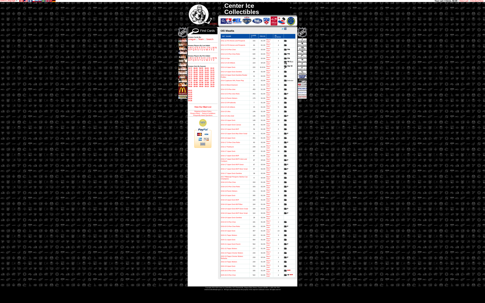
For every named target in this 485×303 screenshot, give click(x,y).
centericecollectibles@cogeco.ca (213, 289)
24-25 (190, 99)
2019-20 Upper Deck (228, 231)
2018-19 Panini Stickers (229, 191)
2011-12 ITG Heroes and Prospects (233, 41)
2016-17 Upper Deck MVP (230, 156)
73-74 (190, 74)
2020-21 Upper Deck (228, 240)
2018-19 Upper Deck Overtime (231, 218)
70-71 (190, 68)
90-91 (201, 68)
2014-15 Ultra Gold (227, 116)
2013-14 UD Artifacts (228, 63)
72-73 (190, 72)
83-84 (196, 74)
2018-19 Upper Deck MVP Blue (232, 204)
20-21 (190, 90)
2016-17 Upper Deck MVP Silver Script (234, 169)
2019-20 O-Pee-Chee (228, 222)
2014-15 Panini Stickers (229, 98)
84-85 (196, 76)
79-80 (190, 86)
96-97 (201, 80)
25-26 (190, 101)
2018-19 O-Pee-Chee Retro (230, 187)
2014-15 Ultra (225, 111)
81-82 (196, 70)
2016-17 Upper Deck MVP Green (232, 164)
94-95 (201, 76)
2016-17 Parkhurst (227, 147)
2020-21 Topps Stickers (229, 235)
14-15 (212, 76)
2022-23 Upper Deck (228, 266)
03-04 (207, 74)
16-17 (212, 80)
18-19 (212, 84)
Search (209, 39)
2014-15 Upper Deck (228, 120)
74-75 (190, 76)
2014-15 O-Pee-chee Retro (230, 94)
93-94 (201, 74)
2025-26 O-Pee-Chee (228, 271)
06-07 (207, 80)
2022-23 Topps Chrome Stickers (232, 253)
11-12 (212, 70)
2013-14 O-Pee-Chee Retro (230, 54)
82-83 (196, 72)
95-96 (201, 78)
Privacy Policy (195, 113)
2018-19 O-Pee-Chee (228, 182)
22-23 (190, 94)
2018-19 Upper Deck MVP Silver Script (234, 213)
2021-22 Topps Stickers (229, 248)
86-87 (196, 80)
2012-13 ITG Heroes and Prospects (233, 45)
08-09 (207, 84)
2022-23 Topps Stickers (229, 262)
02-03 (207, 72)
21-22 (190, 92)
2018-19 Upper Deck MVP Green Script (234, 209)
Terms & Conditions (208, 113)
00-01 (207, 68)
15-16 (212, 78)
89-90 (196, 86)
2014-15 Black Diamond (229, 85)
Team (201, 39)
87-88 (196, 82)
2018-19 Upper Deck (228, 195)
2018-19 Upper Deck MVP (230, 200)
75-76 (190, 78)
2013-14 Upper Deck (228, 67)
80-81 (196, 68)
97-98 (201, 82)
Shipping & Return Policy (202, 111)
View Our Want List (202, 107)
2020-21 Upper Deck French (230, 244)
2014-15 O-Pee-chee (228, 89)
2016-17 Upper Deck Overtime (231, 173)
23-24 (190, 97)
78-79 (190, 84)
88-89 (196, 84)
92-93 (201, 72)
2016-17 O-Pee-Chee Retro (230, 142)
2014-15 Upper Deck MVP (230, 129)
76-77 (190, 80)
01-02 (207, 70)
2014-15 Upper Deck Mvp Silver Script (234, 134)
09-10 (207, 86)
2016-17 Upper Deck (228, 151)
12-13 (212, 72)
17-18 (212, 82)
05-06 (207, 78)
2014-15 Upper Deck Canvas (231, 125)
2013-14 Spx (225, 58)
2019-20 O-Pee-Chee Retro (230, 226)
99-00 (201, 86)
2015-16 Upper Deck (228, 138)
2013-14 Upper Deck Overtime (231, 72)
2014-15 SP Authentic (228, 103)
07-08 (207, 82)
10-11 (212, 68)
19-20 (212, 86)
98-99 (201, 84)
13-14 (212, 74)
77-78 (190, 82)
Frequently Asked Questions (202, 115)
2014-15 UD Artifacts (228, 107)
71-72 (190, 70)
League (192, 39)
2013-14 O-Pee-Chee (228, 50)
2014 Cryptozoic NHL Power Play (232, 80)
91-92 (201, 70)
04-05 (207, 76)
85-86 (196, 78)
